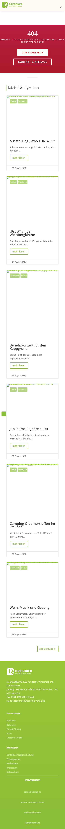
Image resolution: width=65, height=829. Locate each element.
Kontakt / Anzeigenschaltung (20, 754)
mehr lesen (18, 157)
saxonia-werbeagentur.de (32, 802)
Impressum (11, 767)
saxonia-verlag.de (32, 791)
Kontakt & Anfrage (32, 62)
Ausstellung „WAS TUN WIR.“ (32, 133)
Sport (9, 733)
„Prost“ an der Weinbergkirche (32, 220)
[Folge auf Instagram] (4, 413)
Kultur (13, 101)
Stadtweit (22, 101)
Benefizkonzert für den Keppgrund (32, 324)
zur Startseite (32, 52)
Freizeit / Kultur (13, 729)
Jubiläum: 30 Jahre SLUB (32, 421)
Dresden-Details (14, 737)
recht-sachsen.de (32, 812)
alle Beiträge (46, 648)
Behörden (11, 725)
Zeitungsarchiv (13, 759)
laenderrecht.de (32, 822)
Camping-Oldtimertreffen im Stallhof (32, 510)
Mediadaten (12, 763)
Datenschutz (12, 772)
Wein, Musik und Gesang (32, 600)
